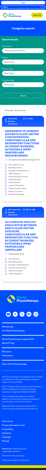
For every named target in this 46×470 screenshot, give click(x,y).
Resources (6, 351)
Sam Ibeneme (13, 259)
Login (23, 3)
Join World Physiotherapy (13, 330)
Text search (7, 46)
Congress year (8, 80)
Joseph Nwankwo (15, 274)
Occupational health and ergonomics (24, 160)
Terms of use (7, 421)
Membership (7, 326)
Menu (36, 15)
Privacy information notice (13, 425)
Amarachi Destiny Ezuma (18, 176)
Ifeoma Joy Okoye (15, 191)
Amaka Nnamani (14, 179)
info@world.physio (19, 449)
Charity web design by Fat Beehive (15, 460)
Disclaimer (6, 433)
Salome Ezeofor (14, 182)
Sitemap (5, 441)
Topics (5, 57)
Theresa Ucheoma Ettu (17, 188)
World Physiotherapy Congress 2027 (18, 339)
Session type (7, 69)
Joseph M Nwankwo (16, 185)
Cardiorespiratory (16, 254)
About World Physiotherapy (14, 364)
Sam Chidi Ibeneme (16, 165)
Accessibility (7, 429)
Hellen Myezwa (14, 173)
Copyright (6, 437)
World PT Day (8, 343)
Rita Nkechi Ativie (15, 168)
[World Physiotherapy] (12, 15)
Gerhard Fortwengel (16, 194)
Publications (7, 355)
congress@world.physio (11, 451)
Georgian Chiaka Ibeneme (18, 170)
